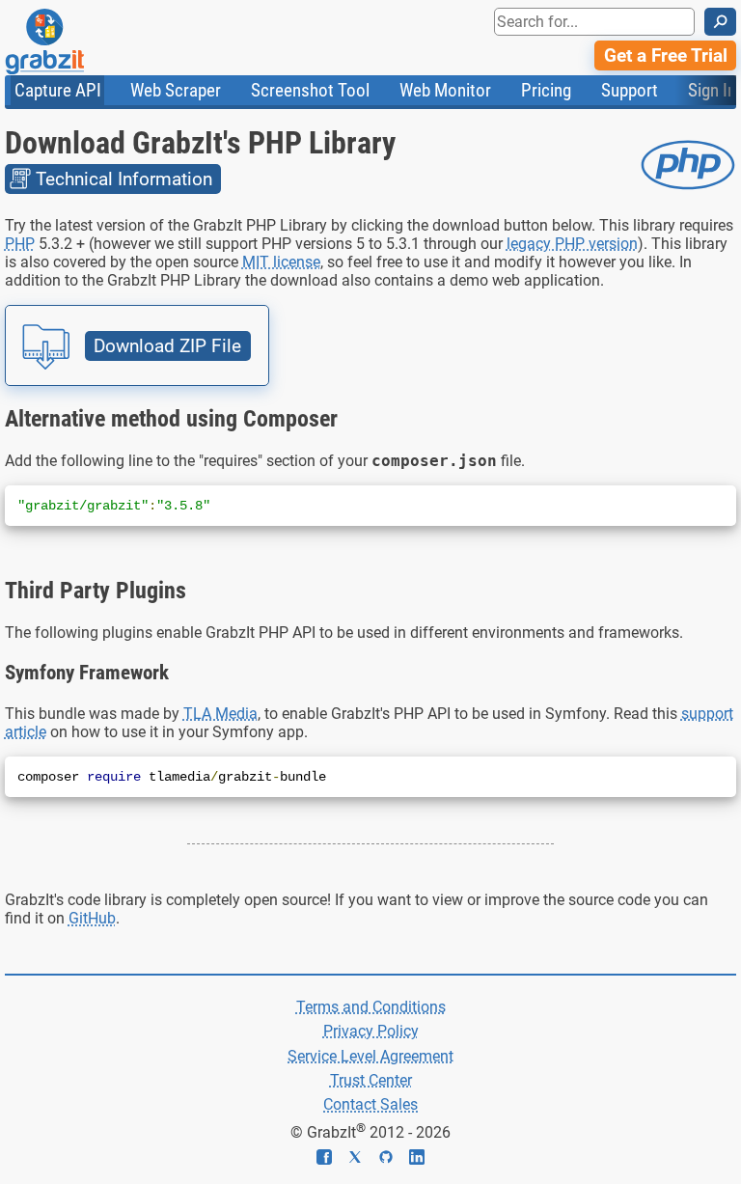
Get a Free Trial (665, 55)
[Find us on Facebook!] (331, 1159)
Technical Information (124, 179)
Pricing (546, 90)
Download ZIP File (167, 346)
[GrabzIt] (88, 41)
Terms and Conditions (371, 1007)
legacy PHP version (572, 243)
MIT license (281, 262)
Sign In (712, 90)
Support (629, 90)
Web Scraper (175, 90)
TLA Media (220, 713)
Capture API (57, 90)
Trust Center (371, 1080)
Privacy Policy (371, 1031)
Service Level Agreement (370, 1056)
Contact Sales (370, 1104)
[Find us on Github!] (393, 1159)
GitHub (92, 918)
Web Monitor (445, 90)
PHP (20, 243)
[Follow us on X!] (362, 1159)
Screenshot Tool (310, 90)
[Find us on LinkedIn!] (417, 1159)
